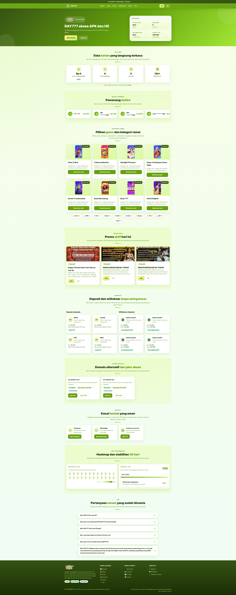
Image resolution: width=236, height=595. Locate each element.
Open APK (83, 395)
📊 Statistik (103, 569)
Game (108, 6)
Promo (114, 6)
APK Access (71, 38)
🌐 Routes (103, 579)
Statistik (102, 6)
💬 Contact (128, 577)
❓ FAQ (102, 582)
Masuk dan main (78, 172)
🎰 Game (102, 571)
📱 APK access (129, 569)
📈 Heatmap (128, 574)
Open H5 (73, 395)
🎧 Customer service (155, 574)
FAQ (135, 6)
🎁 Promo (103, 574)
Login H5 (83, 38)
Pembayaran (122, 6)
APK (162, 6)
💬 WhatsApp (153, 571)
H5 (167, 6)
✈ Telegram (152, 569)
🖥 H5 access (128, 571)
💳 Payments (104, 577)
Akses (130, 6)
